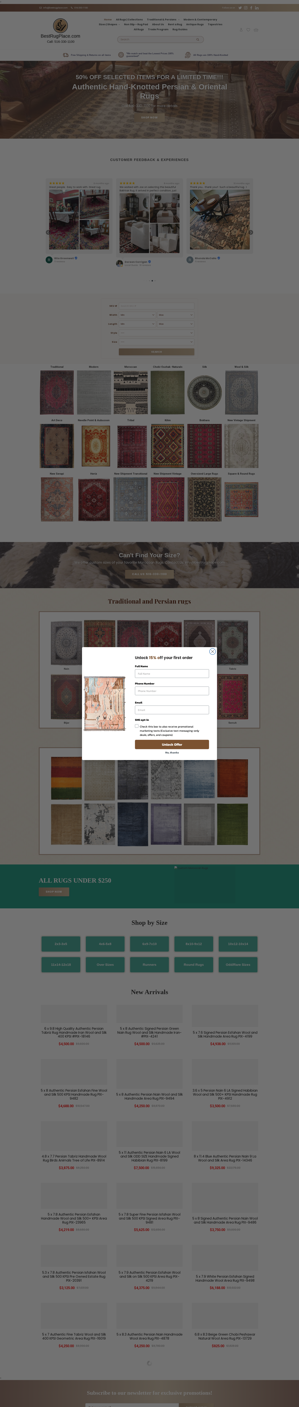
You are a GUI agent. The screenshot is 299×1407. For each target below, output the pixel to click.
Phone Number (144, 683)
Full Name (141, 666)
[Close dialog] (213, 652)
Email (138, 702)
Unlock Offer (172, 744)
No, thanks (172, 752)
